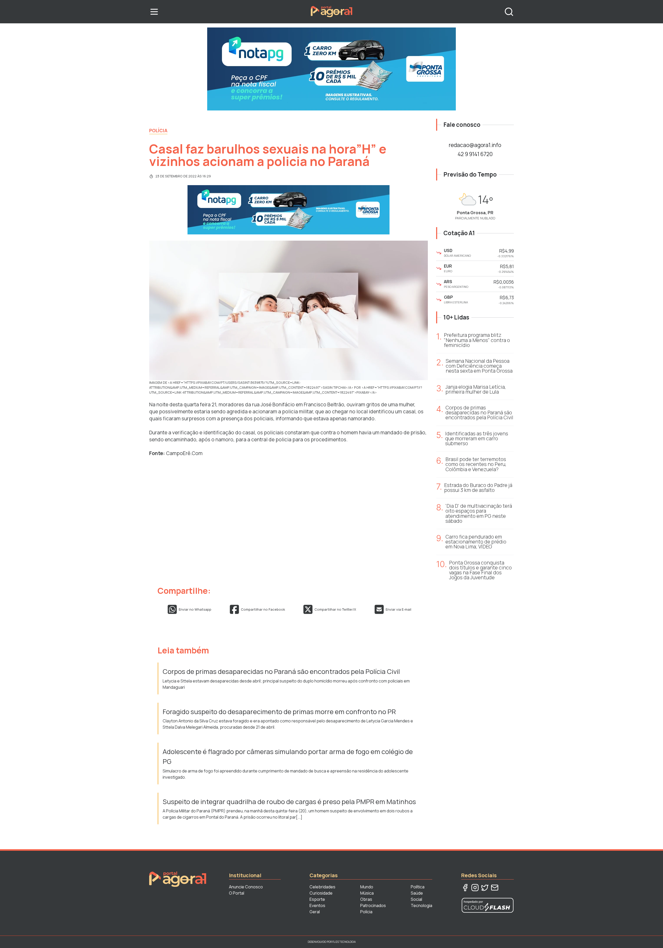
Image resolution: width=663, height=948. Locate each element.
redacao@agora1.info (475, 145)
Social (416, 899)
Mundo (366, 887)
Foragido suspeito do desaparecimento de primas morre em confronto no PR (279, 711)
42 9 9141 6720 (475, 154)
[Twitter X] (485, 887)
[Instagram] (475, 887)
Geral (314, 912)
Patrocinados (373, 905)
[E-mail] (495, 887)
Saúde (417, 893)
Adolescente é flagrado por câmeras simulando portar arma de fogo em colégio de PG (288, 756)
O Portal (236, 893)
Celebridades (322, 887)
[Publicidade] (331, 68)
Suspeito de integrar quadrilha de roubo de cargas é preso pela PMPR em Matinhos (290, 801)
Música (367, 893)
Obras (366, 899)
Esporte (317, 899)
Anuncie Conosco (246, 887)
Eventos (317, 905)
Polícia (158, 130)
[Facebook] (465, 887)
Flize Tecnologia (344, 942)
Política (417, 887)
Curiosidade (321, 893)
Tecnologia (421, 905)
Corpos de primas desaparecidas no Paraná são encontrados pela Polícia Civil (281, 671)
